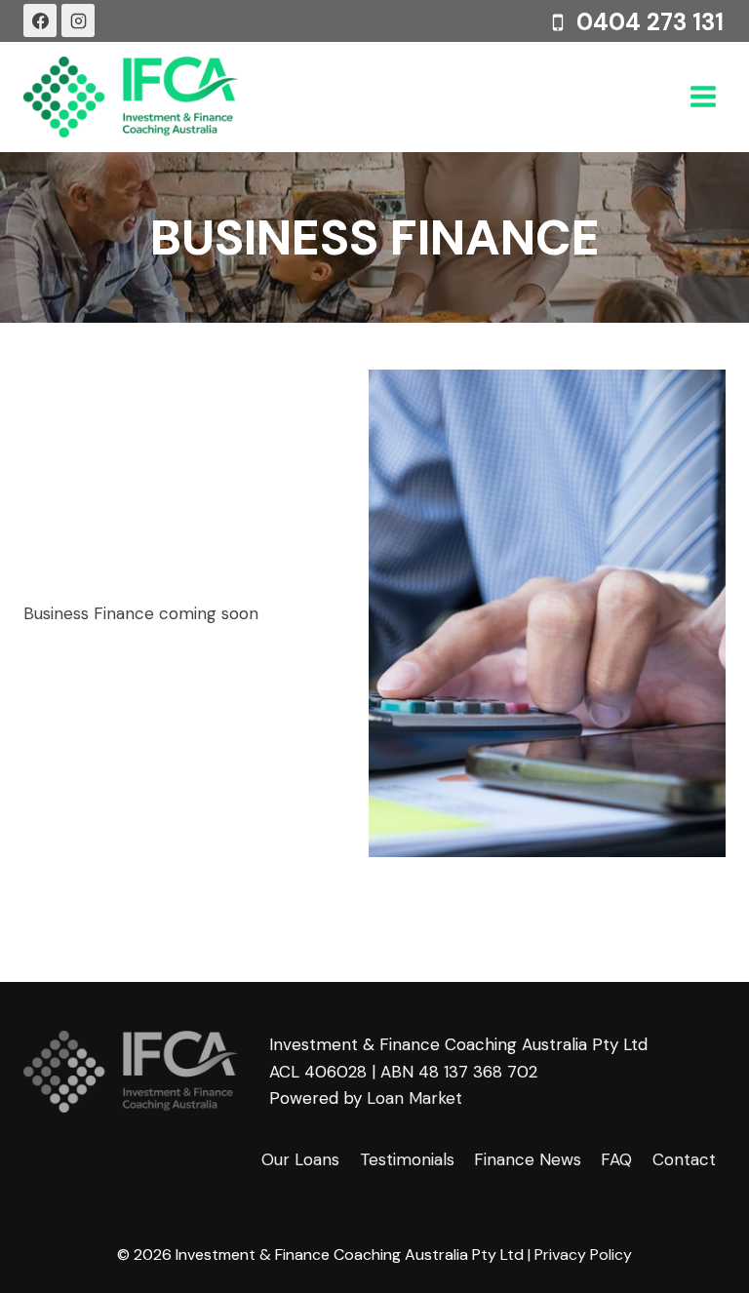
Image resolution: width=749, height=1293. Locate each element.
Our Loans (300, 1159)
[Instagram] (78, 20)
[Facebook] (40, 20)
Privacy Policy (583, 1254)
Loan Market (414, 1098)
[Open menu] (703, 97)
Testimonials (407, 1159)
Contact (684, 1159)
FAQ (616, 1159)
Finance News (527, 1159)
